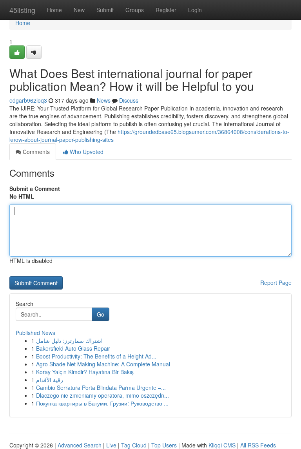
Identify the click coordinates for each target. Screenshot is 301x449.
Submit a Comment (34, 188)
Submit (105, 10)
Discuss (128, 100)
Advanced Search (80, 445)
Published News (35, 333)
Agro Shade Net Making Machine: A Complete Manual (103, 364)
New (79, 10)
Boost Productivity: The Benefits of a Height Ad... (96, 356)
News (104, 100)
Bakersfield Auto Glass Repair (73, 348)
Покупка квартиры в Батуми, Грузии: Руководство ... (102, 403)
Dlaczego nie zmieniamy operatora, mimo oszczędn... (102, 395)
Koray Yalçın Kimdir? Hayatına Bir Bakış (85, 372)
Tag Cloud (134, 445)
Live (111, 445)
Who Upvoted (85, 152)
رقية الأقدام (49, 380)
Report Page (276, 282)
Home (54, 10)
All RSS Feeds (258, 445)
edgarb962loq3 (28, 100)
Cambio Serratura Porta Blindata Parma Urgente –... (101, 387)
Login (195, 10)
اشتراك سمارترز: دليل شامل (69, 340)
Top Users (164, 445)
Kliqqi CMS (222, 445)
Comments (35, 152)
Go (100, 314)
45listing (22, 10)
